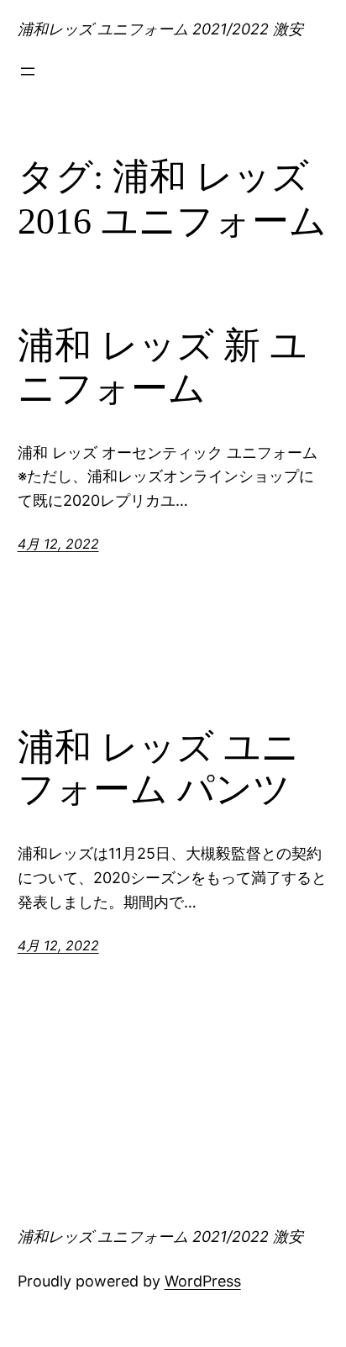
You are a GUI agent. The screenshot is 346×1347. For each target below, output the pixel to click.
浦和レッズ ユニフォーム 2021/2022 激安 (160, 29)
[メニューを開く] (28, 71)
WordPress (203, 1281)
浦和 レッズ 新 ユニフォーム (162, 367)
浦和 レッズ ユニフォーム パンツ (158, 769)
